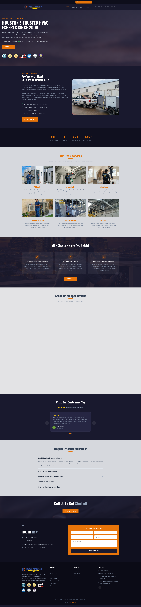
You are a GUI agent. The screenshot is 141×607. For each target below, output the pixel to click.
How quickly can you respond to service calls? (50, 476)
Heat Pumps (53, 583)
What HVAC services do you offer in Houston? (50, 458)
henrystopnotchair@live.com (31, 537)
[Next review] (94, 423)
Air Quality (52, 585)
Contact (113, 7)
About (107, 7)
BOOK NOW (8, 47)
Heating (88, 7)
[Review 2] (69, 433)
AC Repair (52, 571)
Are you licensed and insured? (46, 482)
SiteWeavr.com (72, 602)
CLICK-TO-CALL (71, 511)
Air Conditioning (77, 7)
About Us (76, 571)
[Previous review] (47, 423)
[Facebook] (99, 587)
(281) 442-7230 (30, 119)
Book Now (70, 279)
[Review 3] (71, 433)
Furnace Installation (55, 580)
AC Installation (53, 573)
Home (67, 7)
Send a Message (94, 551)
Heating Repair (53, 578)
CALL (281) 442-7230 (84, 2)
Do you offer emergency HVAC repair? (48, 471)
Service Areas (98, 7)
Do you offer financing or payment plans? (49, 487)
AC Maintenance (54, 576)
